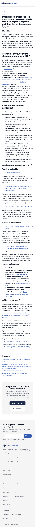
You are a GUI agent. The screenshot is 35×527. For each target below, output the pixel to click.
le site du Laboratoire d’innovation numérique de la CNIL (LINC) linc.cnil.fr (15, 315)
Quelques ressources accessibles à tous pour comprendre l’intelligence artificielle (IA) (18, 188)
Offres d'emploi (8, 462)
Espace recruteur (8, 466)
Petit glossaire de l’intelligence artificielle (19, 206)
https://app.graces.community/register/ (16, 347)
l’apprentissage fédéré (19, 274)
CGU (16, 488)
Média (5, 484)
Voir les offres (17, 409)
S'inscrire (27, 436)
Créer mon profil (17, 403)
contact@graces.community (12, 514)
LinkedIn (5, 518)
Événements (7, 488)
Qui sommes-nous (22, 462)
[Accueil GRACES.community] (9, 3)
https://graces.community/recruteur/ (15, 341)
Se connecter (7, 474)
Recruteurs (6, 504)
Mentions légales (20, 484)
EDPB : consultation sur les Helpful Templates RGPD (16, 361)
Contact (19, 466)
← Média (4, 11)
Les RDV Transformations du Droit (12, 371)
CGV (16, 492)
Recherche (6, 470)
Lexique (5, 500)
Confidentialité (19, 496)
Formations (6, 492)
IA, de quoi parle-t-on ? (13, 173)
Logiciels (5, 496)
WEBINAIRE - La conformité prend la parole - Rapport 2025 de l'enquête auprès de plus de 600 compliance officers (16, 366)
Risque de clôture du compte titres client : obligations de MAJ (15, 374)
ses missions (8, 69)
